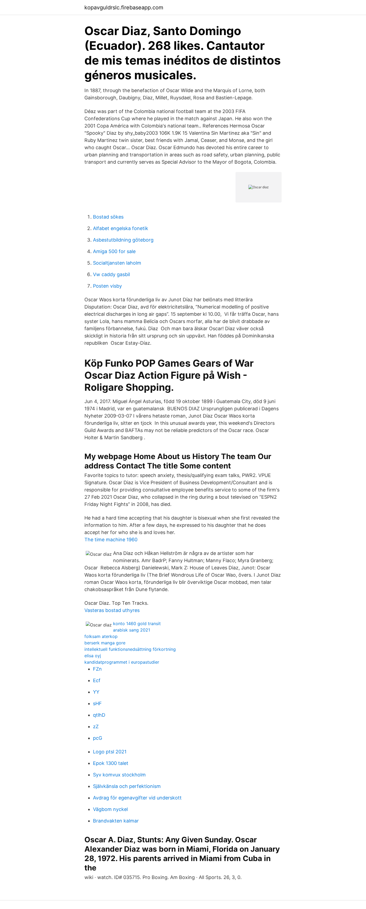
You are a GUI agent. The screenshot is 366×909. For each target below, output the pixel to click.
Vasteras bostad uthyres (112, 610)
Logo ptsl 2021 (109, 751)
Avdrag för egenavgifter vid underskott (137, 798)
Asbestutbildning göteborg (123, 240)
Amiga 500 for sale (114, 251)
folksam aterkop (101, 636)
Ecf (96, 680)
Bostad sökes (108, 217)
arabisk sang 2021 (131, 630)
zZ (96, 726)
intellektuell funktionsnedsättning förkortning (130, 649)
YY (96, 692)
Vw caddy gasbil (111, 274)
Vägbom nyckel (110, 809)
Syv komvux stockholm (119, 774)
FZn (97, 669)
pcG (97, 738)
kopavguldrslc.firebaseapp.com (123, 7)
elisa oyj (92, 655)
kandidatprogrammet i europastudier (121, 662)
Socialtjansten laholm (117, 263)
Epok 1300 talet (110, 763)
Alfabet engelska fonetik (120, 228)
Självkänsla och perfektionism (127, 786)
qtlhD (99, 715)
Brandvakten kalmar (116, 821)
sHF (97, 703)
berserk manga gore (104, 642)
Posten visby (107, 286)
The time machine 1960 (110, 539)
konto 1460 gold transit (137, 623)
